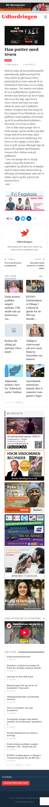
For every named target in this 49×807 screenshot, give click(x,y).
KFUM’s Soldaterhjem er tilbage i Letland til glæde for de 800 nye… (24, 756)
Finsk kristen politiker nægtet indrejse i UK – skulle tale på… (22, 745)
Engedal (31, 802)
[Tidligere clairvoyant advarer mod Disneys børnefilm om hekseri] (35, 330)
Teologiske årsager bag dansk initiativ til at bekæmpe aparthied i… (24, 722)
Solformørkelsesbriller (19, 656)
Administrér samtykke (16, 783)
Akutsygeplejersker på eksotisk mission (23, 698)
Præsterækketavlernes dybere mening (22, 734)
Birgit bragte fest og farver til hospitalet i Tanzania (22, 686)
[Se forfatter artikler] (24, 233)
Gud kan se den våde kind (20, 676)
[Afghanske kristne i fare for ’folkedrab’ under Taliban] (14, 370)
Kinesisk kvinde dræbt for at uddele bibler (35, 266)
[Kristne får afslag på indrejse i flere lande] (14, 330)
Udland (8, 60)
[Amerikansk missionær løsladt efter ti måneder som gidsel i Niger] (35, 370)
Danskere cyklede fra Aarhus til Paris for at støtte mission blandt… (25, 666)
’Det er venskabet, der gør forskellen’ (20, 709)
